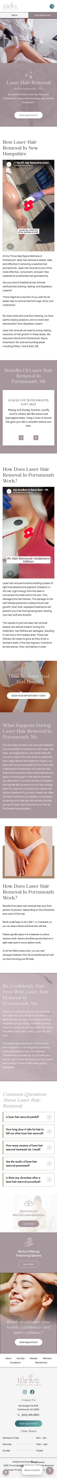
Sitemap (9, 1469)
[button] (28, 1117)
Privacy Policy (21, 1469)
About (8, 1358)
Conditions (15, 1362)
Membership (41, 1362)
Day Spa (21, 1358)
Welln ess (47, 1358)
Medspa (33, 1358)
